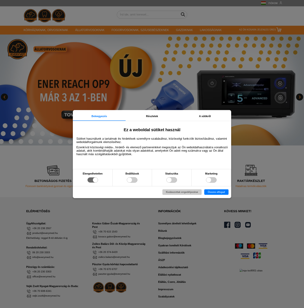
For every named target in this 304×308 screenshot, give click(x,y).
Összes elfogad (216, 192)
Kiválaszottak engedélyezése (182, 192)
